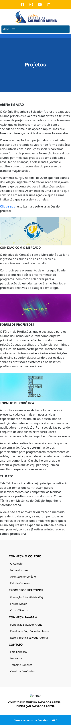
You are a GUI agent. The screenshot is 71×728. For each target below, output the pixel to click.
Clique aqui (8, 206)
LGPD (54, 720)
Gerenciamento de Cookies (31, 720)
